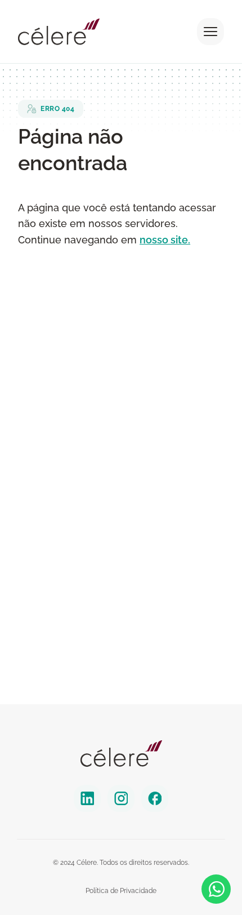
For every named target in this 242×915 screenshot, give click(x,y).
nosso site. (165, 240)
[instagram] (121, 798)
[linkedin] (87, 798)
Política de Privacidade (121, 891)
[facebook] (154, 798)
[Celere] (121, 753)
